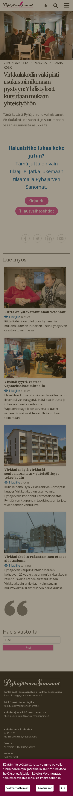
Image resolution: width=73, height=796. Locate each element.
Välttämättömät (17, 788)
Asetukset (45, 788)
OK (63, 788)
